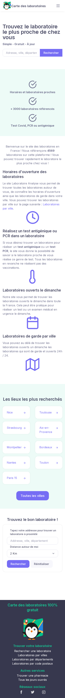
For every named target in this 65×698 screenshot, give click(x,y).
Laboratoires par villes (32, 655)
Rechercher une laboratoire (32, 651)
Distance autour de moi (24, 546)
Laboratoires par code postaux (32, 663)
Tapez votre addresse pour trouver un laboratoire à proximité (33, 532)
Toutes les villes (33, 496)
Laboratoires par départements (32, 659)
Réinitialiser (41, 564)
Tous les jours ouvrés (32, 679)
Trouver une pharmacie (32, 675)
